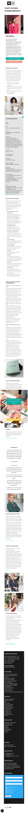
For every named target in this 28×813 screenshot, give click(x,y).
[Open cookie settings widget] (2, 810)
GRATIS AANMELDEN (14, 419)
